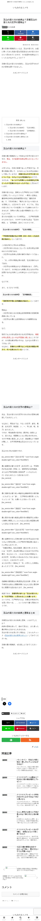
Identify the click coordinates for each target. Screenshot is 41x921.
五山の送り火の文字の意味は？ (16, 133)
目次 (17, 120)
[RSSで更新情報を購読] (30, 740)
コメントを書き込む (20, 894)
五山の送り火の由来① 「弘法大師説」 (23, 127)
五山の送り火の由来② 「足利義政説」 (23, 131)
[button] (33, 38)
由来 (23, 713)
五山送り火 (16, 713)
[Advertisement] (20, 95)
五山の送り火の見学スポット (16, 635)
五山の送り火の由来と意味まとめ (17, 137)
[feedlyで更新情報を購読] (11, 740)
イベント (6, 713)
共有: (9, 140)
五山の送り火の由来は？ (14, 124)
